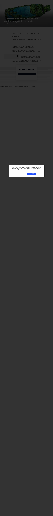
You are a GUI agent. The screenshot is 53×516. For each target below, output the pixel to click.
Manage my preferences (21, 173)
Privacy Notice (18, 170)
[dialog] (26, 171)
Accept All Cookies (32, 173)
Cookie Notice (20, 169)
